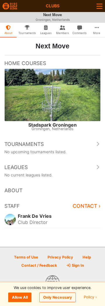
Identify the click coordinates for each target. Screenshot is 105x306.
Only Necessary (57, 297)
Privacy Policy (60, 257)
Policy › (90, 297)
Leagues (16, 167)
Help (87, 257)
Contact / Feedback (39, 265)
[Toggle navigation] (99, 6)
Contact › (87, 206)
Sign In (77, 265)
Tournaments (24, 144)
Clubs (53, 5)
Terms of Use (26, 257)
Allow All (20, 297)
